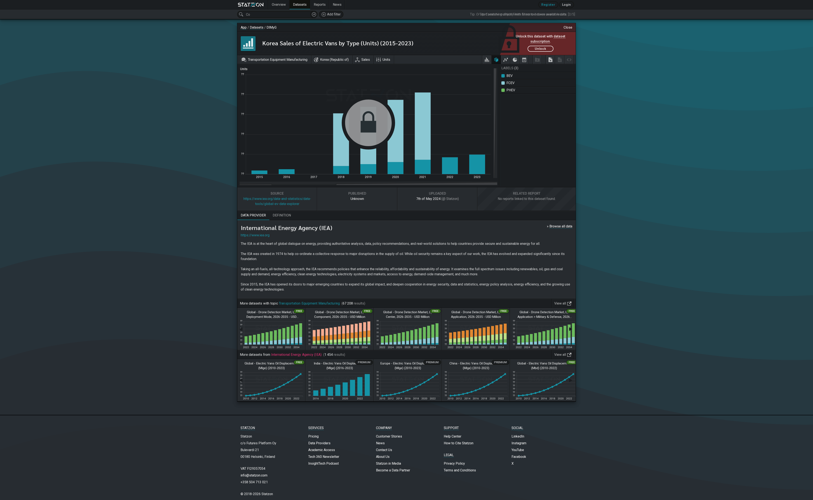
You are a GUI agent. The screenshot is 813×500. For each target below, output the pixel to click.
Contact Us (384, 450)
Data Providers (319, 443)
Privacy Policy (454, 463)
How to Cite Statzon (458, 443)
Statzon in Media (388, 463)
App (244, 27)
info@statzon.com (254, 475)
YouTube (518, 450)
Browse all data (560, 226)
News (380, 443)
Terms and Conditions (460, 470)
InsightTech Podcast (323, 463)
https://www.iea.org (255, 235)
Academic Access (321, 450)
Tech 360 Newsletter (323, 457)
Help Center (452, 436)
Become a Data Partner (393, 470)
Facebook (519, 457)
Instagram (519, 443)
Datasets (256, 27)
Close (568, 27)
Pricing (313, 436)
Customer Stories (389, 436)
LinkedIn (518, 436)
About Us (383, 457)
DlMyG (272, 27)
